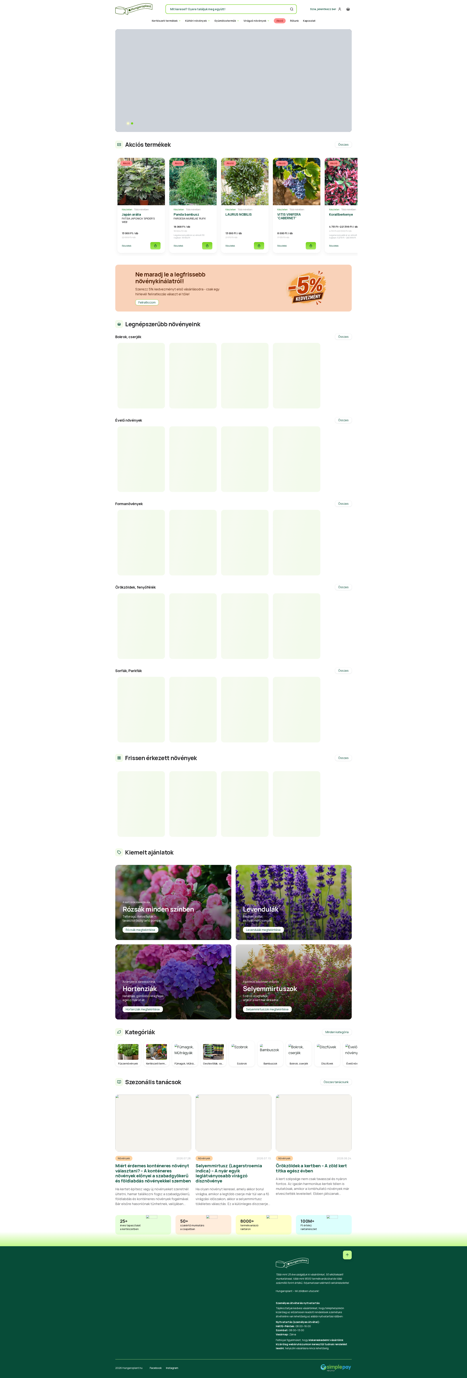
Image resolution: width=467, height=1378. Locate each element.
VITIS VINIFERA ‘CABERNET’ (289, 216)
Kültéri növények (196, 21)
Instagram (172, 1368)
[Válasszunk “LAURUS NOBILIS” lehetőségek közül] (259, 245)
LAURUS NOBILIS (238, 214)
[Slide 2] (132, 123)
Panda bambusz (186, 214)
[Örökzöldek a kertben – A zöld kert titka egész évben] (314, 1123)
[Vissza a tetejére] (347, 1255)
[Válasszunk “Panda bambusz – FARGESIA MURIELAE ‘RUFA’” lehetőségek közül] (207, 245)
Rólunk (294, 21)
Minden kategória (337, 1032)
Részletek (126, 245)
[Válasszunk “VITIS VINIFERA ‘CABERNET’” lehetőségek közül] (311, 245)
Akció (279, 21)
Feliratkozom (147, 302)
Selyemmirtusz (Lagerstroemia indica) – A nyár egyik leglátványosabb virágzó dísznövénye (229, 1173)
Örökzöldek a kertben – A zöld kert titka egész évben (311, 1168)
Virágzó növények (255, 21)
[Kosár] (348, 9)
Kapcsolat (309, 21)
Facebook (156, 1368)
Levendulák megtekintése (263, 930)
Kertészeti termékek (164, 21)
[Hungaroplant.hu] (133, 9)
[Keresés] (291, 9)
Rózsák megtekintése (140, 930)
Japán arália (131, 214)
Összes (343, 145)
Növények (124, 1158)
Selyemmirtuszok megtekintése (267, 1009)
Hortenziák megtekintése (143, 1009)
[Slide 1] (128, 123)
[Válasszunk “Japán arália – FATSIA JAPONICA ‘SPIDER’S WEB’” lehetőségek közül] (155, 245)
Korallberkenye (341, 214)
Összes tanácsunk (336, 1082)
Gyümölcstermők (225, 21)
